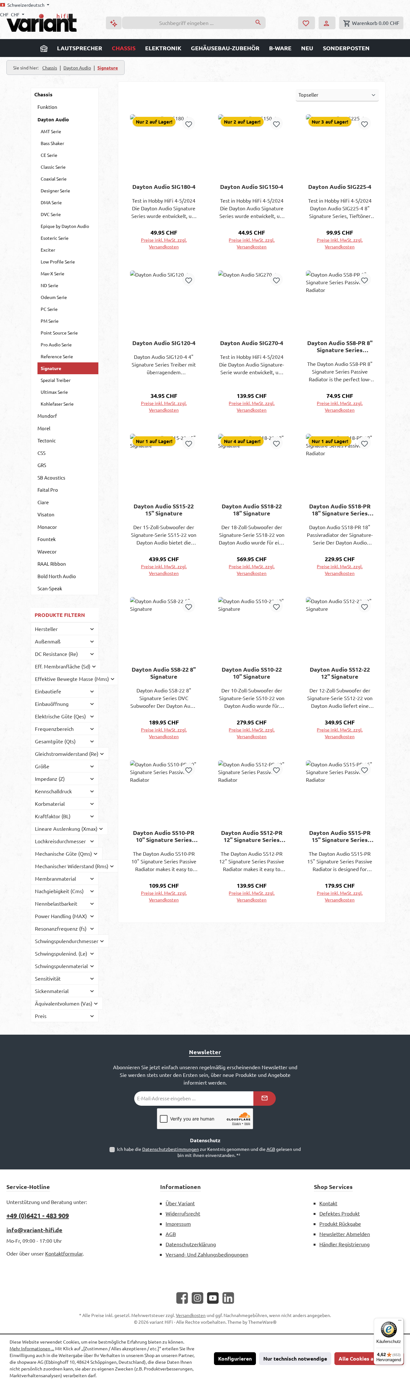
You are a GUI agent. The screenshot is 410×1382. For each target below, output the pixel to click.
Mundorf (47, 416)
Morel (43, 428)
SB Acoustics (51, 477)
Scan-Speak (49, 588)
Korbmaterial (50, 803)
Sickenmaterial (52, 991)
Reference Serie (57, 356)
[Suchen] (258, 22)
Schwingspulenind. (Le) (61, 953)
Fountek (46, 539)
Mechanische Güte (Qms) (63, 853)
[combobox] (186, 22)
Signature (51, 368)
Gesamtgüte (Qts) (55, 741)
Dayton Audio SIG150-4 (251, 186)
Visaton (45, 514)
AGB (270, 1149)
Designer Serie (55, 190)
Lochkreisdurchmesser (60, 841)
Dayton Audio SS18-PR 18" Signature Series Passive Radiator (340, 510)
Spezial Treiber (55, 380)
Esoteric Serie (55, 238)
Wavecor (47, 551)
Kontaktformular (64, 1253)
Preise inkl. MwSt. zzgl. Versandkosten (164, 243)
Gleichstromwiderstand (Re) (66, 753)
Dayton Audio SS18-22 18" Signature (252, 510)
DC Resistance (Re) (56, 654)
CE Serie (49, 155)
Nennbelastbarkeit (56, 903)
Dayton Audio (53, 119)
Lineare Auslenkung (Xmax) (66, 828)
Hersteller (46, 629)
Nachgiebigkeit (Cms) (59, 891)
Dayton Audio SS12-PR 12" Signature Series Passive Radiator (252, 836)
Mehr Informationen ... (32, 1348)
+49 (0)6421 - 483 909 (37, 1215)
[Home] (44, 48)
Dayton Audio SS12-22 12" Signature (340, 673)
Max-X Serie (52, 273)
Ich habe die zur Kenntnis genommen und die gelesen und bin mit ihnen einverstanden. (209, 1152)
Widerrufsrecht (183, 1213)
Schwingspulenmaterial (61, 966)
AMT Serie (51, 131)
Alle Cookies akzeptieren (369, 1358)
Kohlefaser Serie (57, 404)
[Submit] (264, 1098)
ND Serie (49, 285)
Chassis (43, 94)
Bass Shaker (52, 143)
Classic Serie (53, 167)
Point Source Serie (59, 332)
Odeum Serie (54, 297)
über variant (180, 1203)
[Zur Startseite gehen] (41, 23)
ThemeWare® (262, 1322)
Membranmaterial (55, 878)
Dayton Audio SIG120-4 (163, 342)
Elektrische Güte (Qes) (60, 716)
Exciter (48, 250)
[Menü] (400, 1322)
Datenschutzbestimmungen (170, 1149)
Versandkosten (191, 1315)
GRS (41, 465)
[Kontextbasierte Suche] (114, 22)
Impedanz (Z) (50, 778)
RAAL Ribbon (51, 564)
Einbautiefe (48, 691)
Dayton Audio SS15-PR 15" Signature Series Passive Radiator (340, 836)
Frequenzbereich (54, 728)
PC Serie (49, 309)
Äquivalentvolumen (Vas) (63, 1003)
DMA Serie (51, 202)
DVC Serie (51, 214)
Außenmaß (48, 641)
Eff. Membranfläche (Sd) (62, 666)
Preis (40, 1016)
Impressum (178, 1223)
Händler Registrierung (344, 1244)
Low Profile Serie (58, 261)
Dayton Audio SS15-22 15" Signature (164, 510)
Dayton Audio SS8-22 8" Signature (164, 673)
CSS (41, 453)
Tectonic (46, 440)
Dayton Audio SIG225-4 (339, 186)
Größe (42, 766)
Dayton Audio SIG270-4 (251, 342)
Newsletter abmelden (344, 1234)
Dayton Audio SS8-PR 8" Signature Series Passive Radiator (340, 346)
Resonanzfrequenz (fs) (60, 928)
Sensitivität (48, 978)
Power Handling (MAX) (61, 916)
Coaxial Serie (54, 179)
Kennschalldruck (53, 791)
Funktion (47, 107)
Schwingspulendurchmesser (66, 941)
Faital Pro (47, 490)
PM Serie (50, 321)
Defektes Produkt (339, 1213)
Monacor (47, 527)
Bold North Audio (56, 576)
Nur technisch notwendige (295, 1358)
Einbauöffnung (52, 703)
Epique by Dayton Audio (65, 226)
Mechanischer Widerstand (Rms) (71, 866)
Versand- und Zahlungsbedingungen (207, 1254)
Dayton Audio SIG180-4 (163, 186)
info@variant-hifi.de (34, 1229)
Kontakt (328, 1203)
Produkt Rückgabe (340, 1223)
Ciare (43, 502)
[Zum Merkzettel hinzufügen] (188, 123)
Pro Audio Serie (56, 344)
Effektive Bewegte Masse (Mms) (72, 678)
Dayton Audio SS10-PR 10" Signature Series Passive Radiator (163, 836)
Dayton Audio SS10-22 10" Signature (252, 673)
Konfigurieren (235, 1358)
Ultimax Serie (54, 392)
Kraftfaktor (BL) (52, 816)
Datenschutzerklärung (191, 1244)
